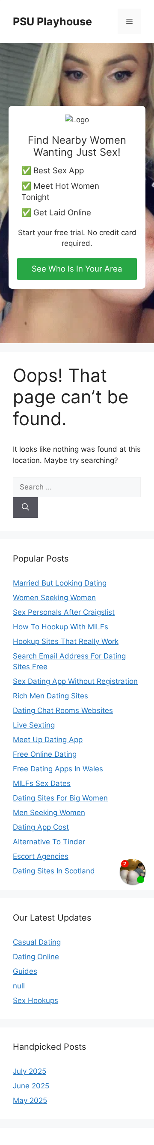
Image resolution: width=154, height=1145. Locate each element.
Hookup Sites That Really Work (65, 641)
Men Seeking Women (49, 812)
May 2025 (30, 1100)
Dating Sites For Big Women (60, 798)
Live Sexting (34, 725)
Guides (25, 971)
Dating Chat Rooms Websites (63, 710)
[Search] (25, 507)
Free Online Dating (45, 754)
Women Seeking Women (54, 597)
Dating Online (36, 956)
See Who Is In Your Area (77, 269)
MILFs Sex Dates (42, 783)
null (19, 986)
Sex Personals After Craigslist (64, 612)
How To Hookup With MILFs (60, 626)
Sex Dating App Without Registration (75, 681)
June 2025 (31, 1086)
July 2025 (29, 1071)
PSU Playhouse (52, 21)
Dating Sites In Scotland (54, 871)
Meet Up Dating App (48, 739)
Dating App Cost (41, 827)
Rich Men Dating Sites (50, 696)
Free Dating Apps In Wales (58, 768)
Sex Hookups (35, 1000)
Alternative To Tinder (49, 841)
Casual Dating (37, 942)
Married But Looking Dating (60, 583)
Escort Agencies (40, 856)
